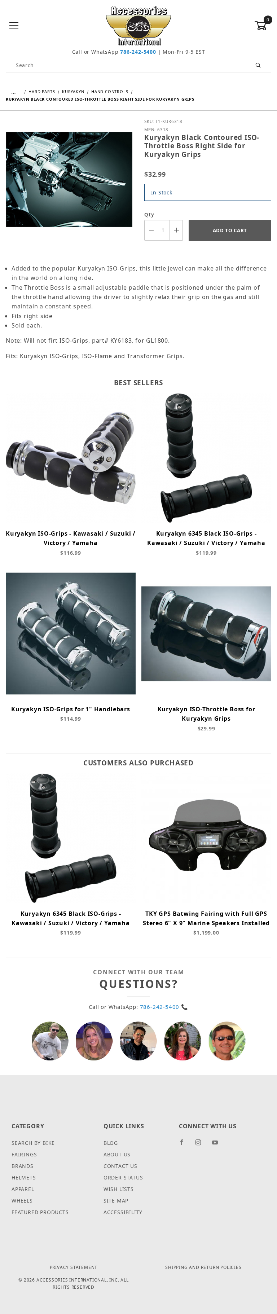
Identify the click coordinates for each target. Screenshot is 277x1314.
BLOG (111, 1142)
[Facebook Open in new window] (185, 1145)
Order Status (123, 1177)
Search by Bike (33, 1142)
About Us (117, 1154)
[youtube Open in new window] (218, 1145)
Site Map (116, 1200)
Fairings (24, 1154)
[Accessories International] (138, 25)
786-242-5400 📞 (164, 1006)
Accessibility (123, 1212)
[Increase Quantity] (176, 230)
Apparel (23, 1189)
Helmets (24, 1177)
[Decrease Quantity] (150, 230)
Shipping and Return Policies (203, 1267)
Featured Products (40, 1212)
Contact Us (120, 1166)
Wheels (22, 1200)
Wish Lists (119, 1189)
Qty (149, 214)
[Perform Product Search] (258, 65)
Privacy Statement (74, 1267)
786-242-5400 (138, 51)
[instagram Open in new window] (201, 1145)
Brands (23, 1166)
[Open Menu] (14, 25)
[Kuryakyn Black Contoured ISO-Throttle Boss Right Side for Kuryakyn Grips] (69, 185)
